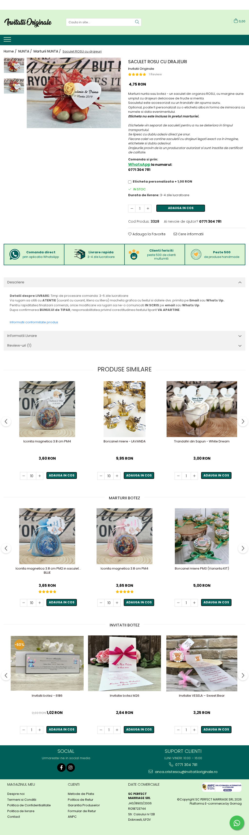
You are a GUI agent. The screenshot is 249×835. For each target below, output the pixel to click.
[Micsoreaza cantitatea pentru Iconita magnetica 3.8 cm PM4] (23, 476)
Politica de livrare (21, 811)
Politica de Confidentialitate (29, 805)
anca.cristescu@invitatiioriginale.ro (186, 771)
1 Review (155, 74)
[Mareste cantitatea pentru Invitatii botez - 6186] (39, 730)
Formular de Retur (82, 811)
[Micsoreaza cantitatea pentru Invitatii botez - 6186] (23, 730)
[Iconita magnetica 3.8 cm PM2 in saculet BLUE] (47, 536)
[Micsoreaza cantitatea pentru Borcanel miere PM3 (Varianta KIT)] (178, 603)
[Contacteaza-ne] (239, 39)
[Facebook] (61, 767)
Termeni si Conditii (21, 800)
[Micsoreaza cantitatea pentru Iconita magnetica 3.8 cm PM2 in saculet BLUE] (23, 603)
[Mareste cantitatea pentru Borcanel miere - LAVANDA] (117, 476)
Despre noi (16, 794)
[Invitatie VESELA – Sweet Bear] (201, 663)
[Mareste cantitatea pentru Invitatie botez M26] (117, 730)
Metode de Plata (81, 794)
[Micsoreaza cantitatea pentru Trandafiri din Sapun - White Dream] (178, 476)
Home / (11, 51)
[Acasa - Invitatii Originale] (28, 22)
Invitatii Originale (141, 69)
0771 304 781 (185, 764)
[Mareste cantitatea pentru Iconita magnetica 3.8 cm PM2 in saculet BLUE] (39, 603)
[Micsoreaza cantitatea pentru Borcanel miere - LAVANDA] (101, 476)
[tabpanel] (74, 93)
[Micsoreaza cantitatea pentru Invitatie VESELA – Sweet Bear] (178, 730)
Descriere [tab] (15, 282)
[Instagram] (70, 767)
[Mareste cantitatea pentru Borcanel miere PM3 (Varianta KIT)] (194, 603)
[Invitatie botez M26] (124, 663)
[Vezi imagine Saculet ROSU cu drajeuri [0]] (14, 65)
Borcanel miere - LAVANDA (125, 441)
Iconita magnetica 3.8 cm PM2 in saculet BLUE (47, 571)
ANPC (72, 817)
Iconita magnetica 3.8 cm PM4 (47, 441)
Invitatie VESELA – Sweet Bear (202, 696)
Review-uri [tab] (19, 345)
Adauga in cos (181, 208)
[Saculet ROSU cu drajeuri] (74, 93)
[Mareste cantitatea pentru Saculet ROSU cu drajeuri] (147, 208)
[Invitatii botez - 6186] (47, 663)
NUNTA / (25, 51)
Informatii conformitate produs (34, 322)
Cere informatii (190, 234)
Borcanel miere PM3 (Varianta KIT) (202, 569)
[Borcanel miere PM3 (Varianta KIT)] (201, 536)
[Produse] (8, 40)
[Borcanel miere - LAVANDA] (124, 409)
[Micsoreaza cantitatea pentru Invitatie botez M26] (101, 730)
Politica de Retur (80, 800)
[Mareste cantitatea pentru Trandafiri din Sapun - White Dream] (194, 476)
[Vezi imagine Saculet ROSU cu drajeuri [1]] (14, 86)
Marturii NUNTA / (48, 51)
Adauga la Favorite (149, 234)
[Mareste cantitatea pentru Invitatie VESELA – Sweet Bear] (194, 730)
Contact (13, 817)
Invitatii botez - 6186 (47, 696)
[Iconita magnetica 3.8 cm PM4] (47, 409)
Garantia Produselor (84, 805)
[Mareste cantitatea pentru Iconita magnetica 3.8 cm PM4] (39, 476)
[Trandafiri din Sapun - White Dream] (201, 409)
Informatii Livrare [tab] (22, 335)
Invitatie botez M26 (124, 696)
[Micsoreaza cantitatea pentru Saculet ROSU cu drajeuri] (131, 208)
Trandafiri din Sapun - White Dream (202, 441)
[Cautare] (137, 22)
